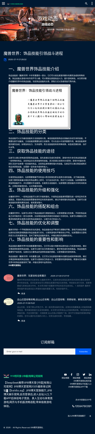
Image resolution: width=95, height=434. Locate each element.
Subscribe (83, 351)
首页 (22, 29)
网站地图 (65, 378)
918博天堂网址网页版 (82, 381)
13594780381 (83, 406)
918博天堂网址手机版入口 (80, 384)
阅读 (23, 293)
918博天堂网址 (37, 427)
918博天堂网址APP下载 (78, 387)
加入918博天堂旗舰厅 (77, 416)
